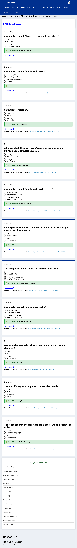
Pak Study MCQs (38, 483)
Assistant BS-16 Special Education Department (42, 369)
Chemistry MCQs (38, 504)
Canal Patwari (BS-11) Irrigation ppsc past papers (42, 172)
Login (16, 12)
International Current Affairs (38, 475)
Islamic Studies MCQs (38, 479)
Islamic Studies (25, 7)
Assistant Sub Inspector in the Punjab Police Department (45, 328)
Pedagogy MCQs (38, 524)
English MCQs (38, 492)
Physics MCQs (38, 508)
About (59, 7)
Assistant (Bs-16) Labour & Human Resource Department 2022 (46, 252)
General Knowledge (38, 467)
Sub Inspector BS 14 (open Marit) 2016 (39, 93)
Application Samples (48, 7)
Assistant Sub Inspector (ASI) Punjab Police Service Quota (45, 211)
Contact (66, 7)
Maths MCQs (38, 496)
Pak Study (15, 7)
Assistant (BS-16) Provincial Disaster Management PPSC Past (46, 449)
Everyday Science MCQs (38, 520)
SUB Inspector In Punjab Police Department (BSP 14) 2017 (45, 131)
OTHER (35, 7)
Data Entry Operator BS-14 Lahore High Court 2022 (43, 290)
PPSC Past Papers (12, 24)
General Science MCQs (38, 516)
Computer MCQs (38, 487)
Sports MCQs (38, 512)
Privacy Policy (8, 12)
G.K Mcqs (7, 7)
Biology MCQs (38, 500)
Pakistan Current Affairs (38, 471)
